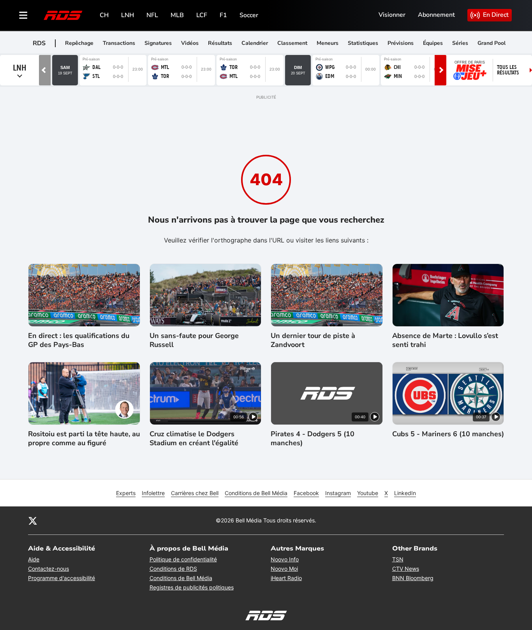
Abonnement (436, 15)
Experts (126, 493)
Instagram (338, 493)
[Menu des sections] (23, 15)
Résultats (220, 43)
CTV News (405, 568)
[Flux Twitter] (32, 520)
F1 (223, 15)
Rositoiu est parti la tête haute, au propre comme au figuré (84, 439)
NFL (152, 15)
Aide (33, 559)
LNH (127, 15)
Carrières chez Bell (194, 493)
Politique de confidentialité (183, 559)
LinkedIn (405, 493)
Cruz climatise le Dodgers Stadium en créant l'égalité (194, 439)
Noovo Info (285, 559)
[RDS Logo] (63, 15)
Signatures (158, 43)
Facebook (306, 493)
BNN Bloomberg (412, 578)
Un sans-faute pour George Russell (194, 340)
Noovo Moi (284, 568)
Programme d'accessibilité (61, 578)
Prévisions (401, 43)
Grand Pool (491, 43)
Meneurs (327, 43)
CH (104, 15)
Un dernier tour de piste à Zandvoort (313, 340)
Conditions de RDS (173, 568)
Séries (460, 43)
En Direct (496, 15)
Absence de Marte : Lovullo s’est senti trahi (445, 340)
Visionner (392, 15)
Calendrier (254, 43)
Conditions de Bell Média (256, 493)
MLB (177, 15)
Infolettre (153, 493)
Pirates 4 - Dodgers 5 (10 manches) (312, 439)
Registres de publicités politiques (192, 587)
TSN (397, 559)
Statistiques (363, 43)
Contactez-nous (48, 568)
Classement (292, 43)
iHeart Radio (286, 578)
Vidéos (190, 43)
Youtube (367, 493)
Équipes (433, 43)
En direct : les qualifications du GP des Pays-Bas (78, 340)
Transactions (119, 43)
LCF (201, 15)
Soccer (249, 15)
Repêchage (79, 43)
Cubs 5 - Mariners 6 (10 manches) (448, 434)
